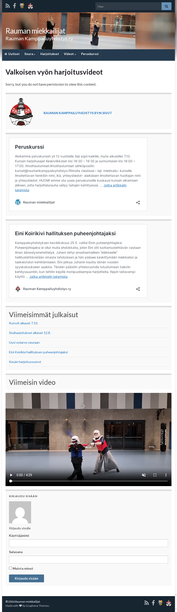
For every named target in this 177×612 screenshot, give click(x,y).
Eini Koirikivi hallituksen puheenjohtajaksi (38, 352)
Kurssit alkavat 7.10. (23, 323)
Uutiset (14, 54)
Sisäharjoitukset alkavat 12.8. (30, 333)
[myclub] (22, 5)
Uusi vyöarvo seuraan (24, 342)
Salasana (16, 552)
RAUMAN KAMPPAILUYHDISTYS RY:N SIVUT (78, 113)
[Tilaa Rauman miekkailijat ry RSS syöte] (8, 5)
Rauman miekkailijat (35, 30)
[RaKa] (30, 5)
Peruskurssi (90, 54)
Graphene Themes (37, 605)
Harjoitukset (49, 54)
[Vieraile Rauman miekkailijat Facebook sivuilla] (14, 5)
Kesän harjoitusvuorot (25, 362)
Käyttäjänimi (19, 535)
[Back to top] (166, 584)
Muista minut (22, 568)
